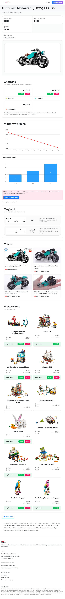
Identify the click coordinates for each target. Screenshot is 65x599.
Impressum (4, 575)
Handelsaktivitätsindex (8, 565)
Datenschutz (5, 577)
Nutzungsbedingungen (7, 579)
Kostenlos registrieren (11, 197)
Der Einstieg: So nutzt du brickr (10, 556)
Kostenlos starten (57, 2)
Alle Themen (9, 516)
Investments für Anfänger (8, 553)
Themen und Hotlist (7, 558)
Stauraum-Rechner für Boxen (10, 568)
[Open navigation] (3, 2)
